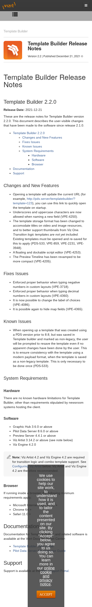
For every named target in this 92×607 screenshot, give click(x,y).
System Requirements (38, 151)
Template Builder (16, 31)
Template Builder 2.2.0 (29, 133)
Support (18, 173)
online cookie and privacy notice (47, 576)
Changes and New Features (42, 137)
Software (38, 160)
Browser (37, 164)
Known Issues (32, 146)
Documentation (23, 169)
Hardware (39, 155)
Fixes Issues (31, 142)
